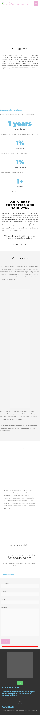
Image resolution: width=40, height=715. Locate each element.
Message (4, 607)
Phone (3, 591)
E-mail (3, 599)
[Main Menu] (36, 3)
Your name (5, 583)
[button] (20, 245)
